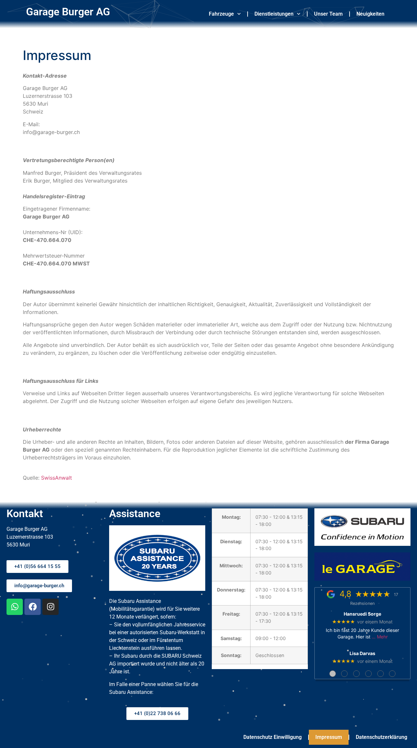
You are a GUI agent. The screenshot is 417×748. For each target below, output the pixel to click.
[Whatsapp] (15, 607)
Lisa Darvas (362, 653)
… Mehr (380, 636)
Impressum (328, 737)
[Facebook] (32, 607)
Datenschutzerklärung (381, 737)
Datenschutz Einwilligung (272, 737)
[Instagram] (50, 607)
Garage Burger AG (68, 12)
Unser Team (328, 14)
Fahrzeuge (221, 14)
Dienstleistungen (274, 14)
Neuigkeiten (370, 14)
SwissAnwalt (56, 477)
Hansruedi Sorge (362, 614)
